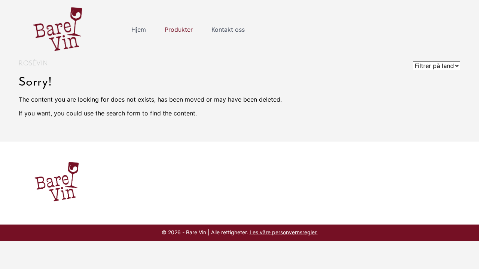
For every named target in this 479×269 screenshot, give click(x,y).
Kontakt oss (228, 29)
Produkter (179, 29)
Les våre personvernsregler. (284, 232)
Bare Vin (60, 29)
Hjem (138, 29)
